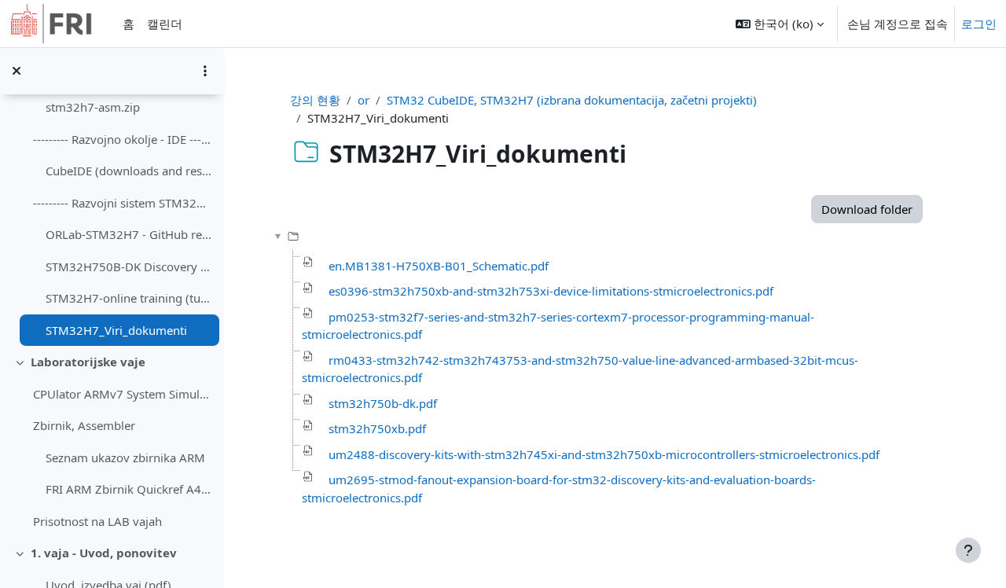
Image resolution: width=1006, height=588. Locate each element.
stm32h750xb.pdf (377, 428)
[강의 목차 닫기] (16, 70)
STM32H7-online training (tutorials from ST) (128, 298)
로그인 (979, 23)
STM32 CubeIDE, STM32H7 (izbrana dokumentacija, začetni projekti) (572, 100)
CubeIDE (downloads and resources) (128, 170)
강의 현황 (315, 100)
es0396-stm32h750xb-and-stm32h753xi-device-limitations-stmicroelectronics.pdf (551, 291)
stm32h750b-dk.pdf (383, 403)
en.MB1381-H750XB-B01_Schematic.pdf (439, 266)
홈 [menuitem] (128, 23)
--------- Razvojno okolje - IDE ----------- (122, 139)
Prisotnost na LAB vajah (97, 521)
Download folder (866, 209)
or (363, 100)
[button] (779, 23)
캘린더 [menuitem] (164, 23)
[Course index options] (205, 70)
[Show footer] (968, 550)
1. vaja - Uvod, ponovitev (104, 552)
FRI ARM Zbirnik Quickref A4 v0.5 (128, 489)
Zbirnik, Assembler (84, 425)
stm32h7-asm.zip (93, 107)
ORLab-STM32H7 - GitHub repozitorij (128, 234)
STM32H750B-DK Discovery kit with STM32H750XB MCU (128, 266)
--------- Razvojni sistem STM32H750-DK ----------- (122, 203)
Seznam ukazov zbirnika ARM (125, 457)
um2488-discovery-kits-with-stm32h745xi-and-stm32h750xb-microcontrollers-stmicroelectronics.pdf (604, 454)
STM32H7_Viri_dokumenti (116, 330)
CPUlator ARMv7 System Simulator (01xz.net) (122, 394)
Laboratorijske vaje (88, 361)
